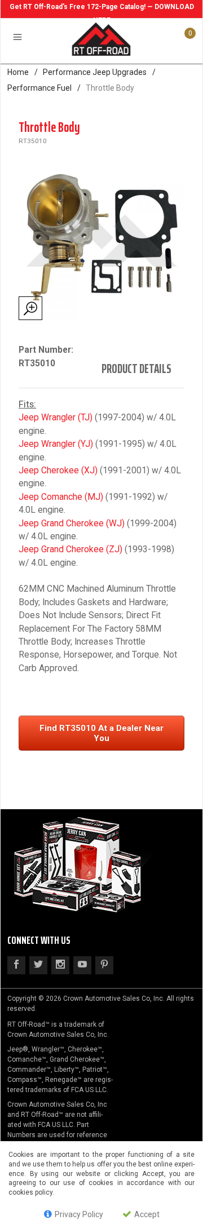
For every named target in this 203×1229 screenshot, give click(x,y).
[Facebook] (16, 965)
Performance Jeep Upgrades (95, 72)
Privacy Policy (78, 1214)
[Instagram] (60, 965)
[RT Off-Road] (101, 38)
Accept (146, 1214)
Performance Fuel (39, 87)
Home (18, 72)
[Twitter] (38, 965)
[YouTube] (82, 965)
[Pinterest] (104, 965)
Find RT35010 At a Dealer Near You (101, 733)
